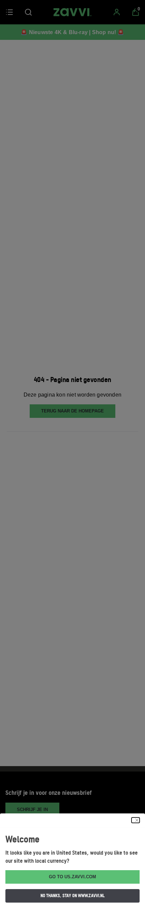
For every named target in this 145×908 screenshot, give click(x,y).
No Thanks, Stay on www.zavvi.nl (72, 895)
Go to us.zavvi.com (72, 876)
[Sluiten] (136, 820)
